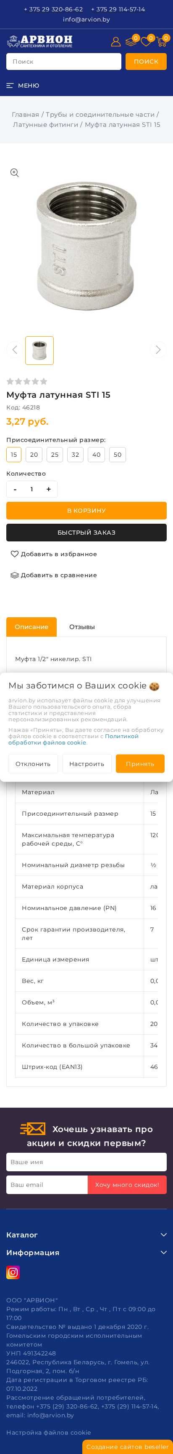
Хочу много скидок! (127, 1185)
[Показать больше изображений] (14, 172)
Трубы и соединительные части (100, 114)
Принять (140, 763)
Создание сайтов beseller (127, 1447)
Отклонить (33, 763)
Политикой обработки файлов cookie (73, 738)
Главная (25, 114)
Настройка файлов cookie (48, 1432)
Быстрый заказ (87, 532)
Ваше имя (26, 1162)
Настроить (87, 763)
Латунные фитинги (45, 124)
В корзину (86, 510)
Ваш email (27, 1185)
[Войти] (115, 41)
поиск (23, 61)
